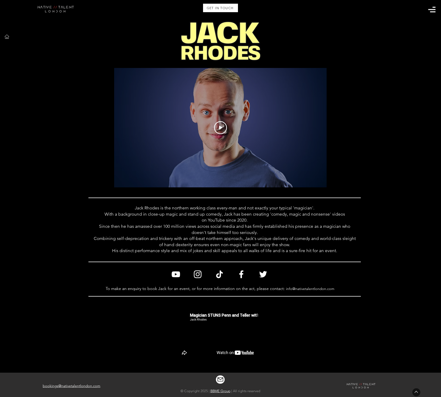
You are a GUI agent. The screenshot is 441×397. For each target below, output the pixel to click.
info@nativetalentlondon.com (310, 289)
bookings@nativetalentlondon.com (71, 386)
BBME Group (220, 391)
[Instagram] (197, 274)
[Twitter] (263, 274)
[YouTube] (176, 274)
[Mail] (220, 379)
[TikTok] (219, 274)
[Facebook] (241, 274)
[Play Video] (220, 127)
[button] (431, 9)
